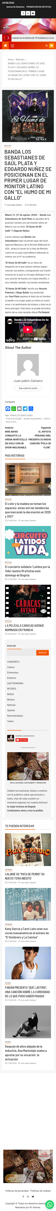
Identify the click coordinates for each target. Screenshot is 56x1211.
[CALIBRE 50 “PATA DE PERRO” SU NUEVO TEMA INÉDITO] (28, 849)
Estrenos (11, 678)
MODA (10, 694)
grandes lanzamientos (33, 419)
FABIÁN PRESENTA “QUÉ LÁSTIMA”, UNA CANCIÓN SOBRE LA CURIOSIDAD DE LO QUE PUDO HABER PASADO (27, 992)
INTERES (11, 688)
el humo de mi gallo (14, 419)
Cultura (11, 667)
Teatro (10, 721)
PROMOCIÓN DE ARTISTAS (38, 7)
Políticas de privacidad (16, 1190)
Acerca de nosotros (15, 7)
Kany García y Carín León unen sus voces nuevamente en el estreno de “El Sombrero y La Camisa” (27, 933)
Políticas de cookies (40, 1190)
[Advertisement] (28, 1110)
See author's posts (28, 388)
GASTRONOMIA (15, 683)
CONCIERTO (13, 661)
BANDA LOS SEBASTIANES (21, 415)
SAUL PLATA (11, 422)
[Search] (46, 45)
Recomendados (15, 715)
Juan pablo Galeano (15, 205)
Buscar (11, 645)
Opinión (11, 710)
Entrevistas (12, 672)
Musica (11, 699)
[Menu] (12, 45)
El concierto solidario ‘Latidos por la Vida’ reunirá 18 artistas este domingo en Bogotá (27, 571)
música (47, 419)
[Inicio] (5, 46)
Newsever (20, 1207)
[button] (12, 45)
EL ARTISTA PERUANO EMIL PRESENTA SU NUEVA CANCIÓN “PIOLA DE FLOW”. (39, 437)
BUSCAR (42, 652)
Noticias (7, 145)
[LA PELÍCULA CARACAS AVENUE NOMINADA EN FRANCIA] (28, 601)
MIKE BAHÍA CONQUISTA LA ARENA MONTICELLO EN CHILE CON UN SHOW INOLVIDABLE (16, 437)
